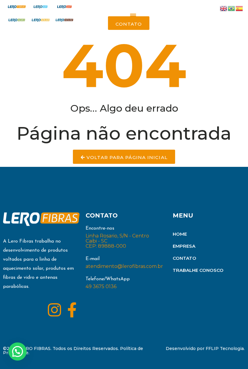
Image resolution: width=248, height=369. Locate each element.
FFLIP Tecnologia (225, 348)
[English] (224, 8)
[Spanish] (239, 8)
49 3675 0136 (101, 286)
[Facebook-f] (72, 309)
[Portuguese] (232, 8)
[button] (133, 16)
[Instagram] (54, 309)
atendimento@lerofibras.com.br (124, 266)
